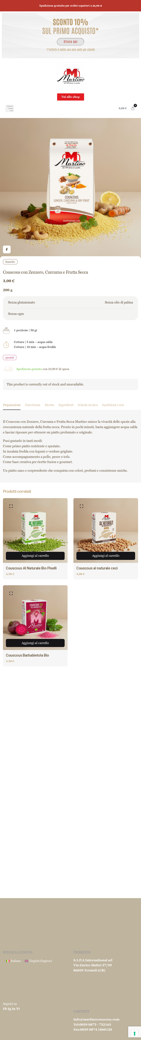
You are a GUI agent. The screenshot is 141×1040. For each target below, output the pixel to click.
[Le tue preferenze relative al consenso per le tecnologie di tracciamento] (134, 1033)
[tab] (12, 405)
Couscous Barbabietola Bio (27, 655)
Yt (18, 1009)
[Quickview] (11, 506)
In (13, 1009)
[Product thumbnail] (35, 530)
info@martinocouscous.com (96, 1019)
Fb (5, 1009)
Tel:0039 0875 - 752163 (92, 1025)
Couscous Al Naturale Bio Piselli (31, 568)
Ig (9, 1009)
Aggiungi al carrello (35, 556)
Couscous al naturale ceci (97, 568)
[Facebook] (6, 249)
